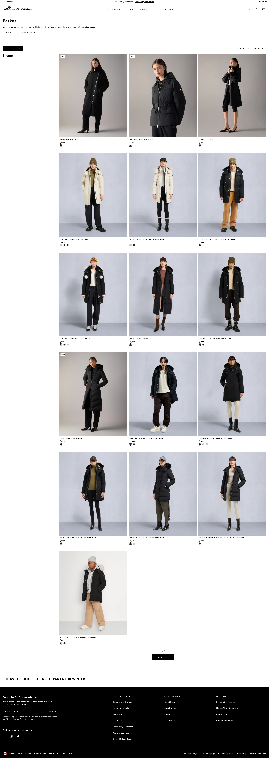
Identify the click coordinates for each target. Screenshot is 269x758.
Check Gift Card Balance (123, 739)
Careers (167, 714)
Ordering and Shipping (122, 702)
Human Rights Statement (227, 708)
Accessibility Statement (123, 726)
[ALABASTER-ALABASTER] (61, 245)
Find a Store (169, 720)
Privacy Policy (11, 719)
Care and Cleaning (224, 714)
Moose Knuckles (37, 753)
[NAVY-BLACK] (203, 345)
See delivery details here (144, 2)
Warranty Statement (121, 733)
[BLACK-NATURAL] (68, 245)
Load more (162, 657)
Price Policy (241, 753)
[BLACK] (61, 146)
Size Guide (117, 714)
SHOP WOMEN (29, 33)
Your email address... (13, 711)
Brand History (170, 702)
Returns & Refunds (121, 708)
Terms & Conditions (27, 719)
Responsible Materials (225, 702)
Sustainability (170, 708)
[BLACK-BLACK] (64, 245)
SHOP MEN (10, 33)
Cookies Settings (190, 753)
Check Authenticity (224, 720)
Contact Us (117, 720)
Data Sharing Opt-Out (209, 753)
